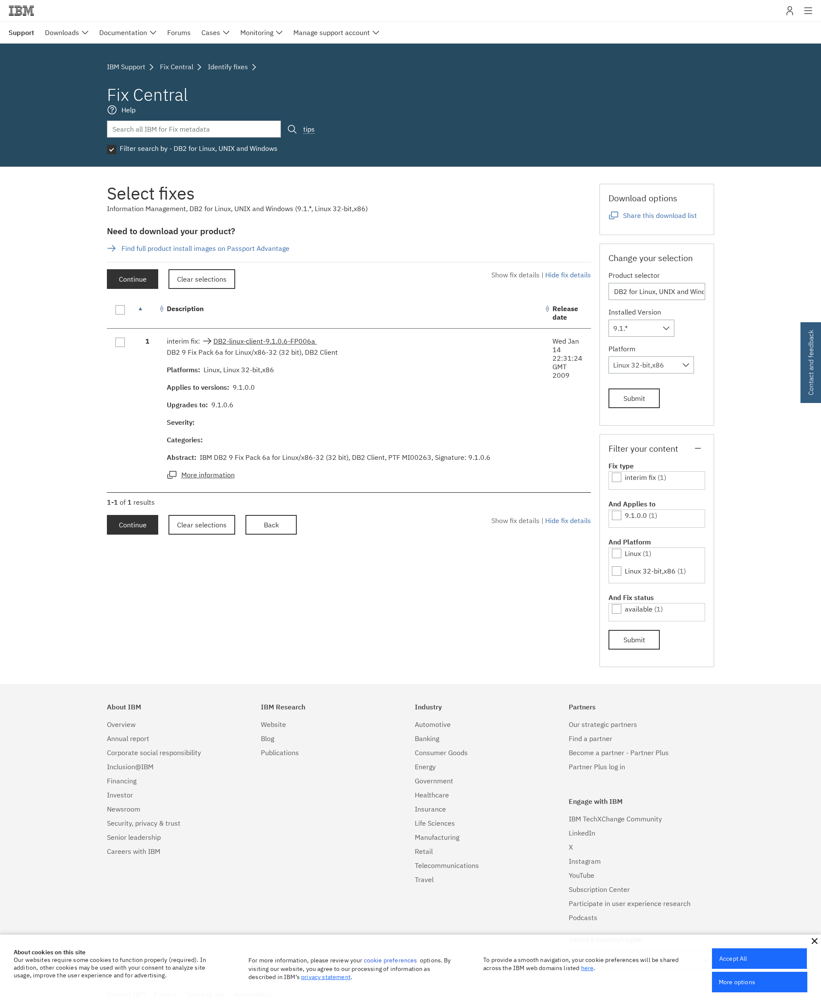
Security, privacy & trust (143, 823)
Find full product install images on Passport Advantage (205, 248)
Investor (120, 795)
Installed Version (634, 312)
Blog (267, 738)
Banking (427, 738)
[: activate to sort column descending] (147, 313)
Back (271, 525)
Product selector (634, 275)
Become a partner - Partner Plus (619, 752)
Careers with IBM (133, 851)
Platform (621, 348)
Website (273, 724)
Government (434, 781)
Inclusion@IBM (130, 766)
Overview (121, 724)
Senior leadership (134, 837)
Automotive (433, 724)
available (639, 609)
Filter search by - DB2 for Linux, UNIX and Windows (199, 148)
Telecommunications (447, 865)
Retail (424, 851)
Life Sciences (435, 823)
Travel (424, 879)
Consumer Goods (441, 752)
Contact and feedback (810, 362)
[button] (815, 941)
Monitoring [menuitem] (256, 32)
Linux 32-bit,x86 (650, 571)
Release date (565, 312)
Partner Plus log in (597, 766)
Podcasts (583, 917)
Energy (425, 766)
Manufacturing (437, 837)
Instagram (585, 861)
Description (185, 308)
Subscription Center (599, 889)
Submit (634, 398)
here (587, 968)
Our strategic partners (603, 724)
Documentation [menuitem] (123, 32)
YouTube (581, 875)
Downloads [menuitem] (62, 32)
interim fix (640, 477)
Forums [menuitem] (179, 32)
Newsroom (123, 809)
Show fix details (515, 275)
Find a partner (590, 738)
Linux (633, 553)
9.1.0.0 (636, 515)
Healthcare (432, 795)
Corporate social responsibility (154, 752)
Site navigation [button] (808, 15)
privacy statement (326, 977)
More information (208, 475)
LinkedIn (582, 833)
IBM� (21, 10)
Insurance (430, 809)
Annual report (128, 738)
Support (21, 32)
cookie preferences (390, 960)
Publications (280, 752)
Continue (133, 279)
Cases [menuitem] (210, 32)
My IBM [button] (790, 13)
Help (128, 110)
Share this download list (660, 215)
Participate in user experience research (630, 903)
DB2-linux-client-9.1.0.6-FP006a (265, 341)
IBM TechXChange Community (615, 819)
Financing (121, 781)
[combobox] (641, 328)
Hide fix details (568, 275)
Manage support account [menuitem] (331, 32)
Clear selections (202, 279)
